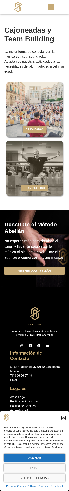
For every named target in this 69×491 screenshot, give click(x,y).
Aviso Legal (57, 486)
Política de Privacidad (38, 486)
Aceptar (34, 457)
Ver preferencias (35, 477)
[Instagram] (22, 345)
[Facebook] (38, 345)
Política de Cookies (16, 486)
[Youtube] (47, 345)
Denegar (34, 467)
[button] (63, 418)
